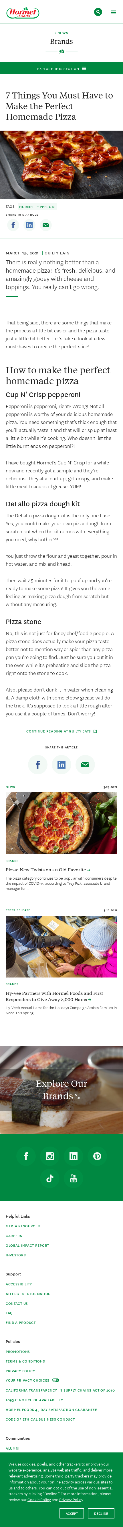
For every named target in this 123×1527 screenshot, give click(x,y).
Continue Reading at (58, 731)
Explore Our (61, 1090)
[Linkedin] (29, 225)
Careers (14, 1235)
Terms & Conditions (25, 1361)
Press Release (18, 909)
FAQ (9, 1312)
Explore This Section (58, 68)
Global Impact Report (27, 1245)
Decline (101, 1513)
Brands (12, 860)
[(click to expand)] (113, 13)
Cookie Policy (39, 1499)
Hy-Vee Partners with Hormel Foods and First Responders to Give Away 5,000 (54, 996)
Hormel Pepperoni (37, 206)
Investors (16, 1255)
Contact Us (17, 1303)
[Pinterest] (97, 1156)
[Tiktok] (49, 1178)
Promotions (18, 1351)
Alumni (13, 1448)
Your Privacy (28, 1380)
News (10, 786)
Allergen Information (28, 1293)
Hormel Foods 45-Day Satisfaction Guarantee (51, 1409)
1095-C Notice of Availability (34, 1399)
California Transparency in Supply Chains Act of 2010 (60, 1390)
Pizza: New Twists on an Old (46, 869)
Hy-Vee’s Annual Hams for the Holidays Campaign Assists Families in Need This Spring (61, 1010)
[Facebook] (13, 225)
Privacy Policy (20, 1370)
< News (61, 33)
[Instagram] (49, 1156)
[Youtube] (73, 1178)
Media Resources (23, 1225)
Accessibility (19, 1284)
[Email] (46, 225)
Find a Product (21, 1322)
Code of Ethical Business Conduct (40, 1419)
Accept (72, 1513)
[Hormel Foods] (23, 13)
